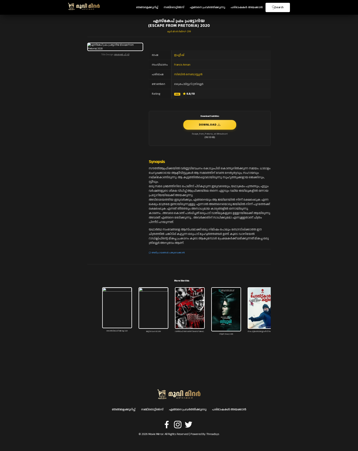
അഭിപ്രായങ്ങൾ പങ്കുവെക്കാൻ (168, 252)
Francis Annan (182, 65)
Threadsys (212, 434)
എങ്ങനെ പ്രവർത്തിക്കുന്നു (207, 7)
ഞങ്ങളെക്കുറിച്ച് (147, 7)
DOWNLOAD (208, 125)
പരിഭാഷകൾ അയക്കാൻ (247, 7)
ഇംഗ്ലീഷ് (179, 55)
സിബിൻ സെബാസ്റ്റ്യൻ (188, 74)
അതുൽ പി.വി (121, 54)
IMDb (177, 94)
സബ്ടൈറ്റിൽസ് (174, 7)
